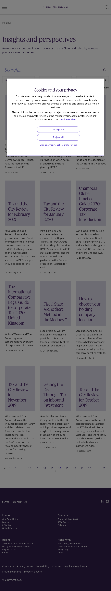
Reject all (58, 137)
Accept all (58, 129)
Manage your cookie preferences (58, 144)
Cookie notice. (68, 119)
